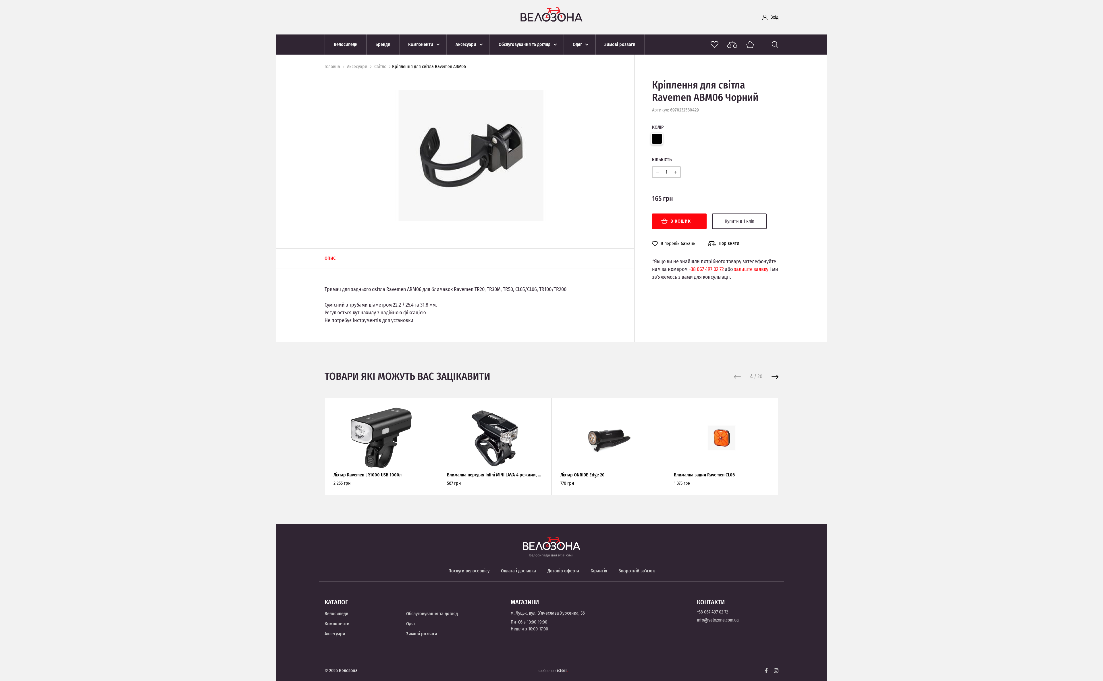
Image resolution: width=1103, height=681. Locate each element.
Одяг (410, 623)
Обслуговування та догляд (432, 613)
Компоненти (337, 623)
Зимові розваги (421, 633)
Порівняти (729, 243)
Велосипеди (336, 613)
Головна (332, 66)
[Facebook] (766, 670)
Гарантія (599, 571)
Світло (380, 66)
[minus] (657, 172)
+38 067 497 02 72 (706, 269)
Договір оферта (563, 571)
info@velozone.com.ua (718, 620)
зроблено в (547, 670)
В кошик (680, 221)
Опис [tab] (330, 258)
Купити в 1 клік (739, 221)
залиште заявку (751, 269)
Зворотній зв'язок (637, 571)
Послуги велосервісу (468, 571)
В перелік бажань (678, 243)
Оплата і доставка (518, 571)
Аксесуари (357, 66)
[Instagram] (776, 670)
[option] (471, 155)
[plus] (675, 172)
